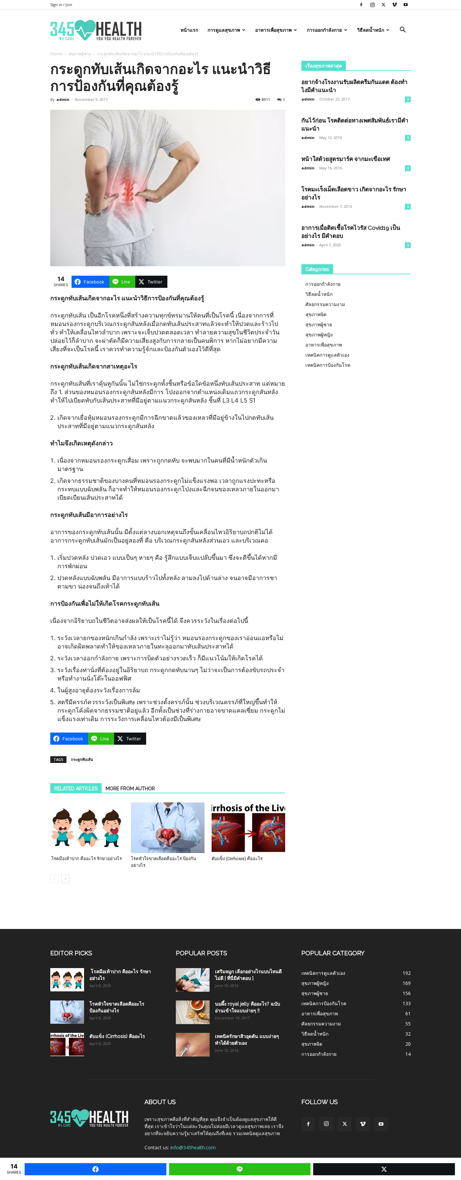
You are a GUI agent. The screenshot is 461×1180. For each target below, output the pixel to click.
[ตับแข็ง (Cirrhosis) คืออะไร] (248, 827)
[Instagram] (372, 4)
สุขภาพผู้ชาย (80, 54)
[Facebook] (361, 4)
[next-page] (65, 879)
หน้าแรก (189, 30)
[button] (403, 30)
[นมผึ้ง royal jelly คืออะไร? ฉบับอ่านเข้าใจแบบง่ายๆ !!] (193, 1012)
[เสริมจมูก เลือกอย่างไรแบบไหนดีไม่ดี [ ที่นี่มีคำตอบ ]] (193, 980)
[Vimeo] (394, 4)
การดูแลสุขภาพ (224, 30)
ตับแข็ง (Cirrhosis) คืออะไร (237, 858)
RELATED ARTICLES (76, 788)
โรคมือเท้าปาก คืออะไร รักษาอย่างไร (86, 858)
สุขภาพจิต (315, 314)
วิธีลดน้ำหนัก (370, 30)
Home (56, 54)
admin (63, 99)
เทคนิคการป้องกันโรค (327, 365)
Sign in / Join (61, 4)
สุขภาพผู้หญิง (319, 334)
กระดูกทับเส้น (82, 759)
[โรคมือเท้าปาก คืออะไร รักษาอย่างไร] (87, 827)
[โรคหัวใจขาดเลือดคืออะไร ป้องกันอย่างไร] (168, 827)
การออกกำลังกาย (324, 30)
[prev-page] (54, 879)
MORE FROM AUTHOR (130, 788)
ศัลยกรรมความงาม (325, 304)
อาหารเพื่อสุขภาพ (273, 30)
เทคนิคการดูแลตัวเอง (327, 355)
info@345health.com (193, 1147)
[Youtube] (406, 4)
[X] (383, 4)
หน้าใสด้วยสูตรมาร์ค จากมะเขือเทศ (345, 159)
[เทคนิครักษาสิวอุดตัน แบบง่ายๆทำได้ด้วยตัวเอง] (193, 1044)
